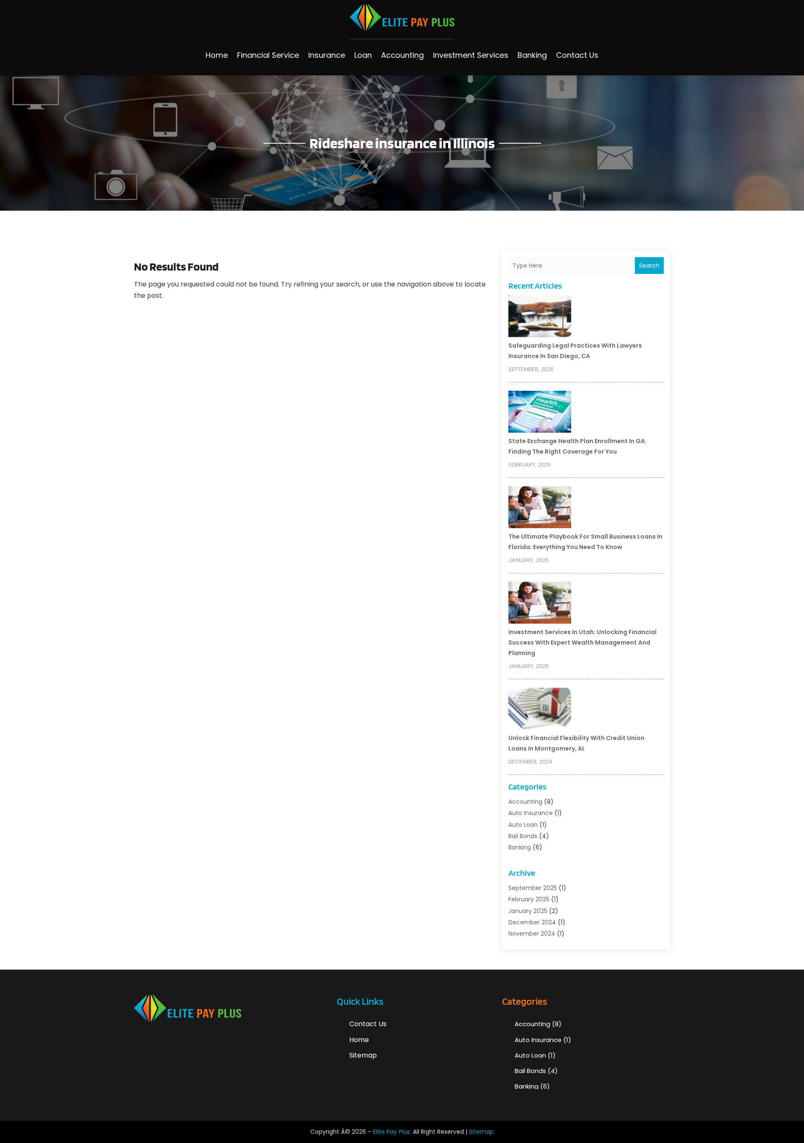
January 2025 (527, 911)
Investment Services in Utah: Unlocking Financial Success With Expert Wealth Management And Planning (582, 642)
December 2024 (532, 922)
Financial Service (268, 55)
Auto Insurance (530, 813)
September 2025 (532, 888)
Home (217, 55)
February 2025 (528, 899)
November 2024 (531, 933)
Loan (363, 55)
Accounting (402, 55)
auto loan (523, 824)
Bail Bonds (522, 836)
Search (649, 265)
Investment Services (470, 55)
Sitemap (363, 1055)
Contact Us (577, 55)
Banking (532, 55)
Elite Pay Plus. (392, 1132)
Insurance (326, 55)
